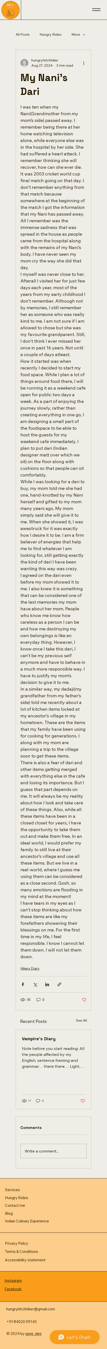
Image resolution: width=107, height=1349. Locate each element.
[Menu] (96, 9)
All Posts (23, 34)
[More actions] (84, 63)
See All (81, 1020)
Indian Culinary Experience (27, 1221)
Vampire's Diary (38, 1038)
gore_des (33, 1333)
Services (12, 1189)
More (75, 34)
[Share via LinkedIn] (47, 984)
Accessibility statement (25, 1260)
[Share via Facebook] (22, 984)
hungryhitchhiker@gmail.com (30, 1309)
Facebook (13, 1289)
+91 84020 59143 (21, 1321)
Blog (9, 1213)
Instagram (13, 1280)
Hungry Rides (50, 34)
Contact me (15, 1205)
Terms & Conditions (21, 1251)
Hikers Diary (30, 968)
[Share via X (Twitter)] (35, 984)
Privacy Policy (16, 1243)
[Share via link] (59, 984)
